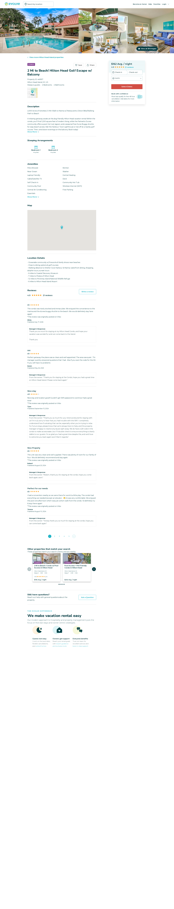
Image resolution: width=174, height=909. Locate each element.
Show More (32, 132)
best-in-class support (80, 646)
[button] (126, 78)
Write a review (87, 292)
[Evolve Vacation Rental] (12, 5)
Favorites (156, 4)
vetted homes (41, 646)
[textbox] (38, 4)
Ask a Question (87, 597)
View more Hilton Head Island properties (46, 57)
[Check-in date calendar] (113, 72)
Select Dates (126, 87)
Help (150, 4)
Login (164, 4)
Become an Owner (140, 4)
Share (92, 65)
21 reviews (129, 67)
